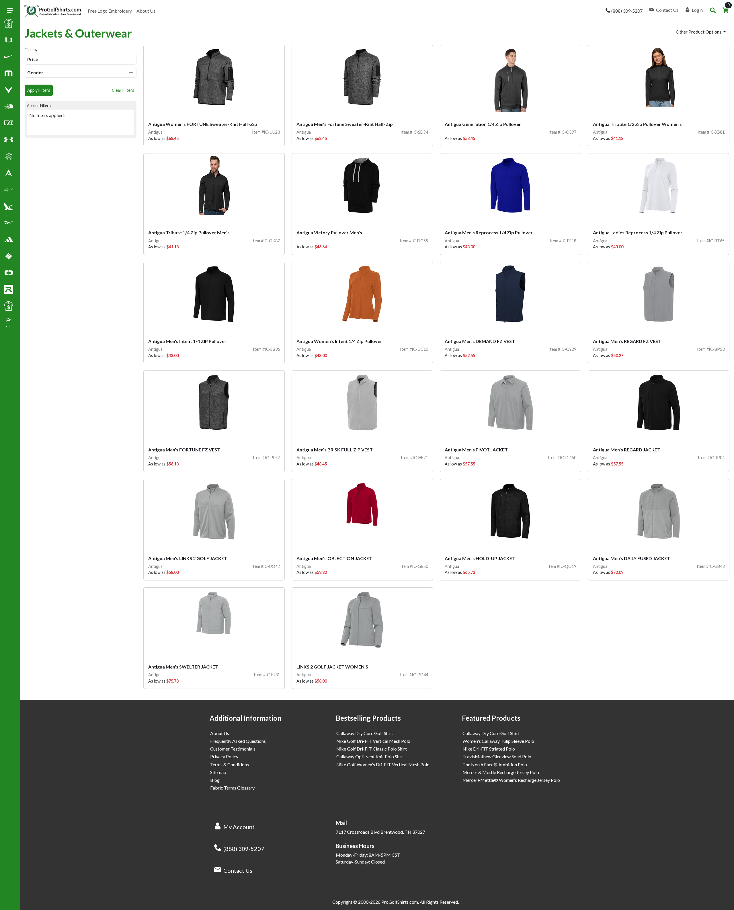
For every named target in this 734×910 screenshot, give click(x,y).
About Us (145, 10)
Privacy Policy (224, 756)
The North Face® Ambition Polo (494, 764)
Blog (215, 780)
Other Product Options (699, 31)
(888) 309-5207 (243, 848)
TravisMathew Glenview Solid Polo (496, 756)
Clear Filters (123, 90)
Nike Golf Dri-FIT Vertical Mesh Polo (373, 741)
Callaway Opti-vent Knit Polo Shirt (370, 756)
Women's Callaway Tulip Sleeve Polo (498, 741)
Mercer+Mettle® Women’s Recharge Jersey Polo (511, 780)
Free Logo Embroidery (110, 10)
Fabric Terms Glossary (232, 787)
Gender (35, 72)
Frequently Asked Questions (238, 741)
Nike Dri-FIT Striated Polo (488, 748)
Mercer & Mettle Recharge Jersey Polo (500, 772)
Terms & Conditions (229, 764)
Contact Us (237, 870)
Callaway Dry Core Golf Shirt (364, 733)
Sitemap (218, 772)
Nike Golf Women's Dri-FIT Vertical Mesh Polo (383, 764)
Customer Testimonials (232, 748)
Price (32, 59)
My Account (239, 826)
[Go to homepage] (52, 11)
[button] (8, 57)
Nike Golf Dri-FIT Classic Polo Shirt (371, 748)
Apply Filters (38, 90)
